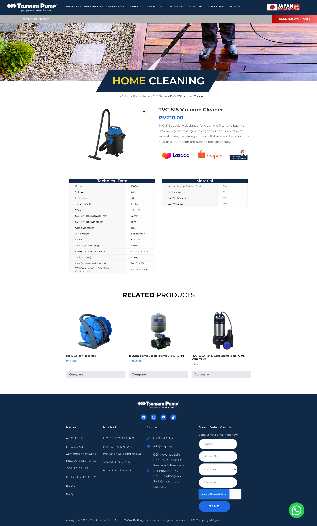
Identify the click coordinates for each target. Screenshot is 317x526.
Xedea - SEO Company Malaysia (199, 520)
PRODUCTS (72, 6)
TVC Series (160, 96)
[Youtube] (163, 417)
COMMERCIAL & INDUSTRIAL (122, 454)
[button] (144, 113)
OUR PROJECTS (115, 6)
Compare (76, 374)
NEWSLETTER (215, 6)
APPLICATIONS (92, 6)
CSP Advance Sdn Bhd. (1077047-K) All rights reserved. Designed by (134, 520)
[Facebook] (144, 417)
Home (116, 96)
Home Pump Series (137, 96)
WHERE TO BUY (156, 6)
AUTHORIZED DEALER (81, 454)
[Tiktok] (173, 417)
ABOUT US (176, 6)
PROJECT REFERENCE (81, 460)
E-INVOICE (235, 6)
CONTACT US (195, 6)
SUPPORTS (135, 6)
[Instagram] (154, 417)
